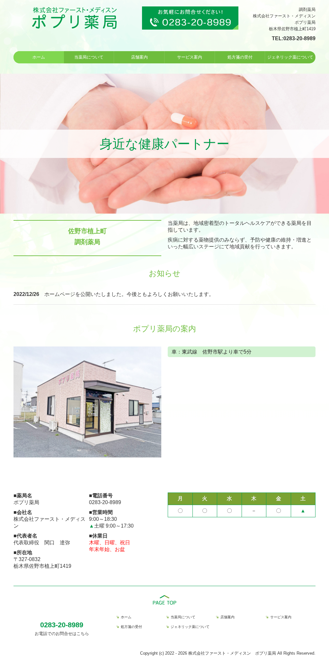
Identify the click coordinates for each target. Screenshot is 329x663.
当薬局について (88, 57)
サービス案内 (189, 57)
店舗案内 (139, 57)
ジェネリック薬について (290, 57)
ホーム (38, 57)
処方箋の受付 (240, 57)
